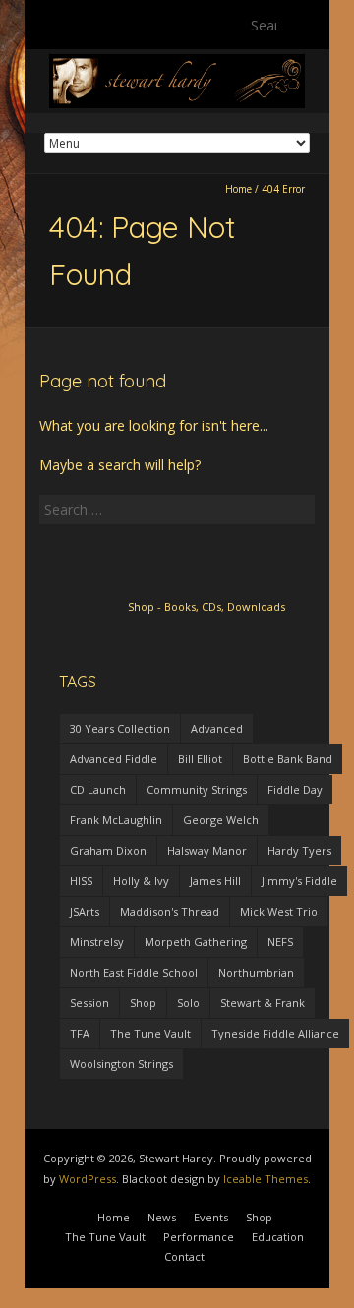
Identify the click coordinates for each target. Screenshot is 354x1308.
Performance (198, 1236)
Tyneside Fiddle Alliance (275, 1033)
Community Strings (197, 789)
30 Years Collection (120, 728)
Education (278, 1236)
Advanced (217, 728)
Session (89, 1002)
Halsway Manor (207, 850)
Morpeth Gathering (196, 941)
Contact (184, 1256)
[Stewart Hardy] (177, 63)
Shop (143, 1002)
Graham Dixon (108, 850)
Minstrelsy (97, 941)
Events (211, 1217)
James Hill (215, 880)
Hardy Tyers (299, 850)
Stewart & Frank (262, 1002)
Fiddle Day (295, 789)
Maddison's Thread (169, 911)
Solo (188, 1002)
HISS (81, 880)
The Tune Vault (150, 1033)
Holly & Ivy (141, 880)
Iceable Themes (265, 1178)
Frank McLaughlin (116, 819)
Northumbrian (256, 972)
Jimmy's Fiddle (299, 880)
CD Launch (98, 789)
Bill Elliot (200, 758)
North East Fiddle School (134, 972)
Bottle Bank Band (287, 758)
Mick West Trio (279, 911)
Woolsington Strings (121, 1063)
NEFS (280, 941)
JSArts (84, 911)
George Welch (221, 819)
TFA (79, 1033)
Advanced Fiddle (113, 758)
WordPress (87, 1178)
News (162, 1217)
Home (238, 189)
